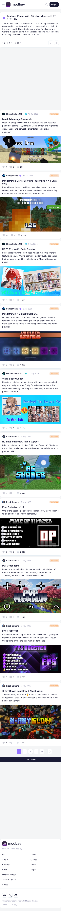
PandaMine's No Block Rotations (20, 313)
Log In (54, 4)
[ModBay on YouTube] (4, 895)
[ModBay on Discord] (16, 895)
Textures (54, 114)
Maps (33, 869)
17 (42, 751)
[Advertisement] (30, 79)
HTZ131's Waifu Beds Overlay (18, 249)
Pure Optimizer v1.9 (13, 507)
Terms (4, 905)
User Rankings (9, 874)
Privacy (14, 905)
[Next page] (50, 751)
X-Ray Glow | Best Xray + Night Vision (22, 691)
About (5, 859)
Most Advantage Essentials (17, 119)
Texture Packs (9, 879)
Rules (4, 869)
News (33, 854)
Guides (33, 859)
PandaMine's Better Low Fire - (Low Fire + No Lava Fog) (29, 182)
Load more (30, 759)
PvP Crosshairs (10, 565)
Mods (33, 864)
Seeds (5, 884)
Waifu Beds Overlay (12, 378)
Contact (6, 864)
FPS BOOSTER (10, 631)
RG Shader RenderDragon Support (20, 441)
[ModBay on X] (10, 895)
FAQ (4, 854)
